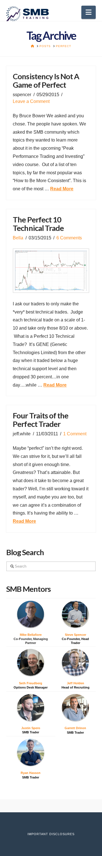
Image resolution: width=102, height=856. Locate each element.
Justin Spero (30, 728)
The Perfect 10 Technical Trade (38, 224)
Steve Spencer (75, 634)
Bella (18, 237)
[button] (88, 12)
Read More (61, 188)
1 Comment (74, 433)
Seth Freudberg (30, 683)
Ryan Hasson (31, 773)
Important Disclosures (51, 834)
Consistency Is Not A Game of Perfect (46, 80)
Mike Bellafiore (31, 634)
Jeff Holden (75, 683)
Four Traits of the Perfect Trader (40, 420)
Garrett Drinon (75, 728)
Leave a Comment (31, 101)
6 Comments (69, 237)
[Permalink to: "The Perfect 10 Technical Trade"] (51, 271)
